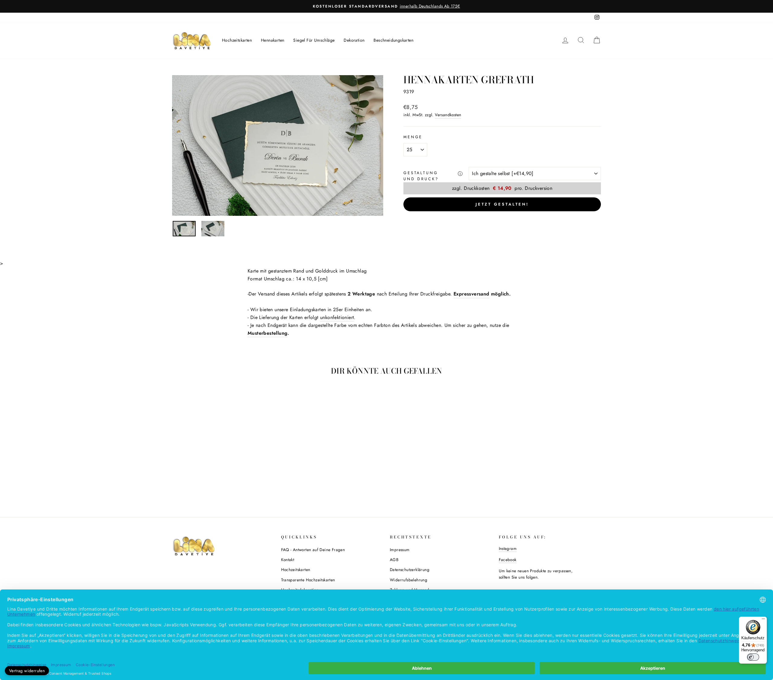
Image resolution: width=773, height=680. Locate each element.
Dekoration (354, 40)
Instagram (508, 548)
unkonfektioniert (337, 317)
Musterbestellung (267, 333)
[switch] (753, 657)
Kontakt (287, 560)
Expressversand (471, 293)
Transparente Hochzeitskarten (308, 580)
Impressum (400, 550)
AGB (394, 560)
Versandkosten (448, 115)
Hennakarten (272, 40)
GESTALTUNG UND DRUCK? (420, 176)
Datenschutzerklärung (409, 570)
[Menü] (763, 620)
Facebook (508, 560)
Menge (412, 137)
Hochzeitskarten (237, 40)
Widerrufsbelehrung (408, 580)
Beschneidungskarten (393, 40)
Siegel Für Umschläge (314, 40)
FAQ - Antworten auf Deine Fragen (313, 550)
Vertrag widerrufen (27, 671)
